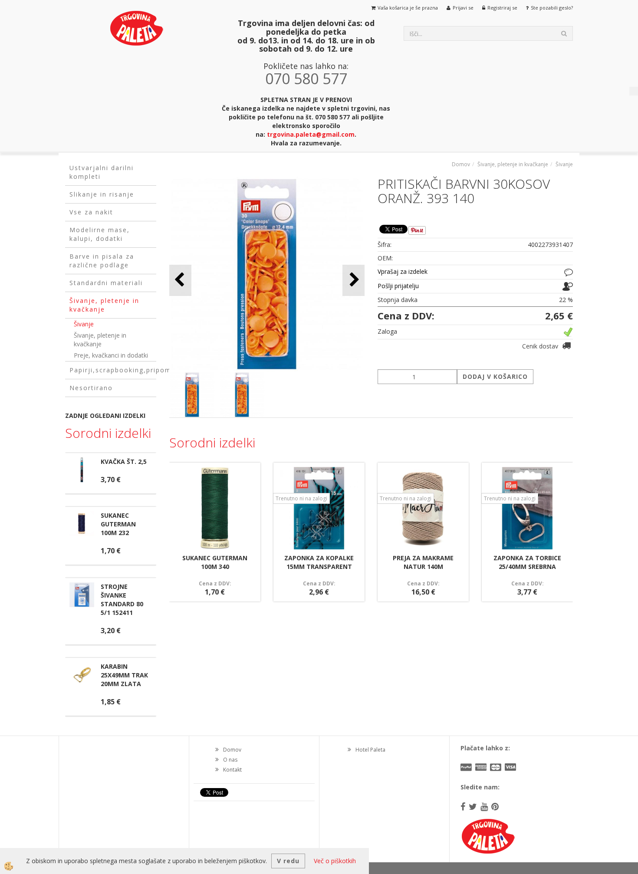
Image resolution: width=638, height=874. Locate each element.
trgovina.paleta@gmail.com (311, 134)
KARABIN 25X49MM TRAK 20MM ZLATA (124, 675)
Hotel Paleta (370, 749)
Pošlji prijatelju (398, 286)
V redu (288, 861)
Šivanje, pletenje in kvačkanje (100, 339)
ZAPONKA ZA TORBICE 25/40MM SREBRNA (527, 562)
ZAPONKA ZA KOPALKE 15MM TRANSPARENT (319, 562)
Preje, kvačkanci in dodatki (111, 355)
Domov (461, 164)
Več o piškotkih (335, 861)
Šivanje (84, 324)
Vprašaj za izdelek (403, 271)
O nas (230, 759)
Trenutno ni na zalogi (301, 498)
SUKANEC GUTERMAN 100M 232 (118, 524)
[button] (353, 280)
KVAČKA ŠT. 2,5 (124, 461)
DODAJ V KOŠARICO (495, 376)
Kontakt (232, 769)
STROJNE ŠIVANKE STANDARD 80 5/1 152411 (122, 599)
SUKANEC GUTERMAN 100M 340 (214, 562)
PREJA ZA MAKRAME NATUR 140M (423, 562)
